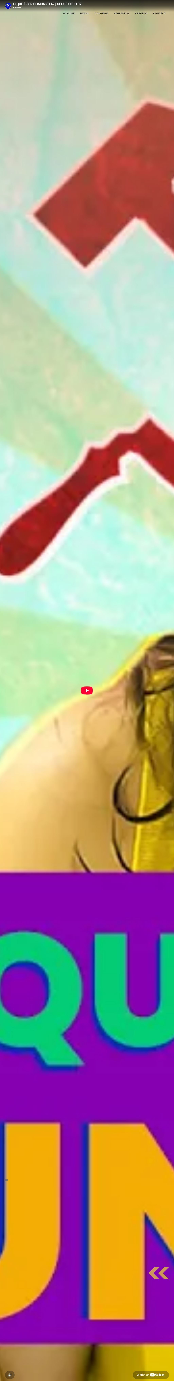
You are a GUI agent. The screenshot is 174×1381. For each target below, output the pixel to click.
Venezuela (121, 13)
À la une (69, 13)
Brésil (84, 13)
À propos (141, 13)
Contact (159, 13)
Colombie (101, 13)
